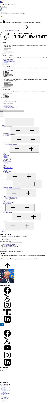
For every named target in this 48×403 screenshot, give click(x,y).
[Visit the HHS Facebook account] (7, 336)
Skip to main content (3, 0)
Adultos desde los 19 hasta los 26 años (11, 197)
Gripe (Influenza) (6, 155)
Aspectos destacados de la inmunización (8, 117)
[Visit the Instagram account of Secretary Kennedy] (7, 308)
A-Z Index (7, 247)
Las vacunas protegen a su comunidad (11, 144)
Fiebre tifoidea (6, 170)
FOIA (3, 400)
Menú (1, 115)
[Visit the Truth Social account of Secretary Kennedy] (7, 315)
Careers (3, 388)
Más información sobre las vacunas (9, 230)
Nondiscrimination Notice (6, 390)
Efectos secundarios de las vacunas (11, 134)
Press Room (4, 391)
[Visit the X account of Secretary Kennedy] (7, 300)
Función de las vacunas (7, 142)
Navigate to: (2, 116)
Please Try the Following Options (5, 242)
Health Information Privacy (9, 246)
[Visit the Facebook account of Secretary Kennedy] (7, 293)
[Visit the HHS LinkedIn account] (7, 365)
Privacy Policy (4, 394)
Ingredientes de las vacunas (8, 126)
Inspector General (5, 396)
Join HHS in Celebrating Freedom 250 (13, 30)
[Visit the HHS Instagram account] (7, 358)
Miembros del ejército (7, 203)
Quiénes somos (4, 231)
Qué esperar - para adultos (8, 212)
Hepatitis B (5, 157)
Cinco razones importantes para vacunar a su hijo (13, 220)
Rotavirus (5, 166)
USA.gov (3, 401)
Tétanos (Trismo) (6, 169)
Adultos (5, 196)
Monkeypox (6, 162)
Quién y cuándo (4, 179)
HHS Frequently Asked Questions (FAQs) (10, 244)
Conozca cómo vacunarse (4, 256)
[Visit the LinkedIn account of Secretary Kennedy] (7, 322)
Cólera (5, 153)
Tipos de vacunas (6, 135)
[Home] (24, 39)
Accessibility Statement (5, 393)
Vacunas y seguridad (7, 133)
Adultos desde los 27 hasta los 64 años (11, 198)
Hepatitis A (5, 156)
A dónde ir (5, 221)
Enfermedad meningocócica (8, 161)
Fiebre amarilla (6, 172)
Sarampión (5, 160)
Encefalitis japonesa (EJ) (7, 159)
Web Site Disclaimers (5, 397)
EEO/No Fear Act (5, 398)
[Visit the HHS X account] (7, 343)
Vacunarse (3, 210)
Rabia (5, 165)
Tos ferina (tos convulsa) (7, 171)
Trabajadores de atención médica (9, 202)
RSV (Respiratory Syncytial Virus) (9, 167)
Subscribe (1, 370)
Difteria (5, 154)
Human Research (8, 245)
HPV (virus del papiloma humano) (9, 158)
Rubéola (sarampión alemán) (8, 168)
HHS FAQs (4, 389)
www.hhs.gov (10, 236)
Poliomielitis (6, 164)
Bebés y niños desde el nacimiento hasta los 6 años (13, 188)
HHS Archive (7, 248)
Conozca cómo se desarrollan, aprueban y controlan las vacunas (9, 260)
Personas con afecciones (7, 201)
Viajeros (5, 200)
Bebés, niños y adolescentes (8, 187)
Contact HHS (4, 249)
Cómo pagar (6, 211)
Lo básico (3, 125)
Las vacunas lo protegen (9, 143)
